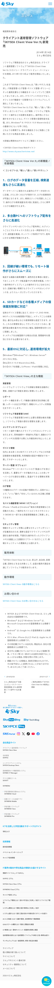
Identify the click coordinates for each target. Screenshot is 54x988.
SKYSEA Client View (15, 749)
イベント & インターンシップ (13, 852)
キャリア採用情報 (9, 858)
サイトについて (9, 956)
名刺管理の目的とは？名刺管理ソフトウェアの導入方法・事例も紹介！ (26, 935)
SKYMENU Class (11, 808)
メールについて (9, 968)
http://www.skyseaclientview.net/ (19, 151)
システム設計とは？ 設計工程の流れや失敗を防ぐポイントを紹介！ (25, 913)
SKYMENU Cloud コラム (11, 889)
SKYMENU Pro (11, 815)
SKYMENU (6, 786)
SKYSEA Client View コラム (12, 884)
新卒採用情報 (7, 847)
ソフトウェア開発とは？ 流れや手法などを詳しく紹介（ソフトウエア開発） (26, 901)
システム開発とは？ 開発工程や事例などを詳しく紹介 (21, 908)
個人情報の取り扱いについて (14, 952)
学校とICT (6, 831)
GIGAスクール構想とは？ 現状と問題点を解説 (18, 924)
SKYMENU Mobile (13, 800)
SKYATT (9, 779)
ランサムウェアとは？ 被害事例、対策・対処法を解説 (20, 941)
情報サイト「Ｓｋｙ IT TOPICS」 (13, 873)
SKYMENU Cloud (14, 793)
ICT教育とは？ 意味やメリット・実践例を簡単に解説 (20, 930)
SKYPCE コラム (8, 879)
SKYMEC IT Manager (14, 772)
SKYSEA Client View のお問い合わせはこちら (23, 601)
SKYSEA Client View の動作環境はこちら (21, 584)
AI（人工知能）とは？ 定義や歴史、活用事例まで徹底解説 (21, 919)
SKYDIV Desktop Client (12, 764)
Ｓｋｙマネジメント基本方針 (14, 960)
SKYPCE (6, 756)
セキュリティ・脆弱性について (14, 964)
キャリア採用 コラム (10, 895)
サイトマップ (8, 948)
